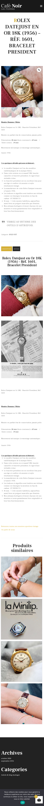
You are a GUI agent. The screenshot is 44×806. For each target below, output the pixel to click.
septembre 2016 (7, 761)
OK (22, 802)
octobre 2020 (6, 758)
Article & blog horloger (10, 775)
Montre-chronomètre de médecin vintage (21, 687)
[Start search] (41, 658)
